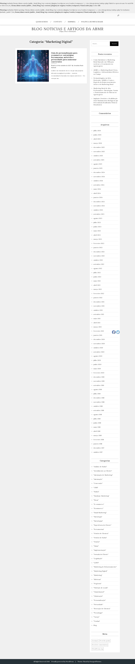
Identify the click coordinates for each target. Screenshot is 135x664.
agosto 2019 (97, 389)
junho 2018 (97, 423)
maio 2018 (96, 427)
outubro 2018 (98, 406)
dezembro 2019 (98, 377)
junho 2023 (97, 227)
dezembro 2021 (98, 302)
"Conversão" (97, 483)
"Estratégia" (97, 517)
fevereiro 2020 (98, 373)
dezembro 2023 (99, 202)
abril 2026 (97, 139)
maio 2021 (96, 318)
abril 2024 (97, 193)
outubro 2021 (98, 310)
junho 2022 (97, 277)
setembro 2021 (98, 314)
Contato (58, 22)
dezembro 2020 (99, 339)
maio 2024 (97, 189)
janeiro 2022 (97, 298)
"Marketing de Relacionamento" (105, 567)
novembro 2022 (99, 256)
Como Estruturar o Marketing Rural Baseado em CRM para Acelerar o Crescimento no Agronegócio (104, 63)
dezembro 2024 (99, 172)
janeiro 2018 (97, 444)
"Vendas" (96, 621)
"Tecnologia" (98, 613)
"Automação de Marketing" (103, 475)
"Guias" (96, 546)
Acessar (95, 641)
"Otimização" (98, 596)
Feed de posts (105, 641)
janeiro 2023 (97, 247)
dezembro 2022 (99, 252)
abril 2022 (97, 285)
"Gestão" (96, 542)
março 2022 (97, 289)
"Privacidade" (98, 604)
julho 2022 (97, 272)
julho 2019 (97, 394)
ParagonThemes (95, 661)
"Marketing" (97, 575)
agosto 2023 (97, 218)
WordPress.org (97, 649)
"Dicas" (96, 500)
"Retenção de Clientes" (101, 608)
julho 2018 (96, 419)
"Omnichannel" (99, 592)
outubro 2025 (98, 156)
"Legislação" (97, 558)
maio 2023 (97, 231)
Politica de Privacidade (92, 22)
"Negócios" (97, 583)
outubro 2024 (98, 181)
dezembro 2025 (99, 147)
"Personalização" (99, 600)
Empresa (71, 22)
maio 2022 (97, 281)
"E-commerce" (98, 504)
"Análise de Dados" (100, 467)
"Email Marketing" (100, 513)
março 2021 (97, 327)
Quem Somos (42, 22)
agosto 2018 (97, 414)
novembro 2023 (99, 206)
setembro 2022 (98, 264)
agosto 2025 (97, 164)
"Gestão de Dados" (100, 538)
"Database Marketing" (101, 496)
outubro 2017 (98, 452)
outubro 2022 (98, 260)
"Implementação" (99, 550)
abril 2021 (96, 323)
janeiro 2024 (97, 197)
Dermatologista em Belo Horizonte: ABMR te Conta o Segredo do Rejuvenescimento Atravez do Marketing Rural (104, 81)
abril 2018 (96, 431)
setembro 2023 (98, 214)
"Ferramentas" (98, 529)
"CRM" (95, 487)
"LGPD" (96, 563)
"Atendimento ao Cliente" (102, 471)
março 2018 (97, 435)
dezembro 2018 (98, 398)
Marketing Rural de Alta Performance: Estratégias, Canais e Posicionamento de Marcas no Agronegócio (105, 91)
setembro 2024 (98, 185)
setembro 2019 (98, 385)
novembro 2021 (98, 306)
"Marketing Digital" (100, 571)
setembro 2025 (98, 160)
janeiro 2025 (97, 168)
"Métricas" (97, 579)
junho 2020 (97, 364)
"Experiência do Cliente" (102, 525)
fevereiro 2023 (98, 243)
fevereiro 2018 (98, 439)
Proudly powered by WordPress (62, 661)
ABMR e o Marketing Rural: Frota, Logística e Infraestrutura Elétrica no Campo (105, 72)
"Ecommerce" (98, 508)
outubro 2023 (98, 210)
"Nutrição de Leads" (100, 588)
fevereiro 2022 (98, 293)
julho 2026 (97, 130)
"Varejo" (96, 617)
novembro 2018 (98, 402)
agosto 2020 (97, 356)
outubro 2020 (98, 348)
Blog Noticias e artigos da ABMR (68, 29)
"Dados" (96, 492)
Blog (95, 625)
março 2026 (97, 143)
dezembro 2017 (98, 448)
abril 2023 (97, 235)
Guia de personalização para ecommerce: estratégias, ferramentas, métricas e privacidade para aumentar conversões (64, 57)
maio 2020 (97, 369)
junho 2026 (97, 135)
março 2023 (97, 239)
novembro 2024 (99, 176)
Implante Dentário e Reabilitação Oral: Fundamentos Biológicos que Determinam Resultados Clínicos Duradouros (105, 102)
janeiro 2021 (97, 335)
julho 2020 (97, 360)
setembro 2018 (98, 410)
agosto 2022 (97, 268)
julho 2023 (97, 222)
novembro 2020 (99, 343)
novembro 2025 (99, 151)
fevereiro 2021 (98, 331)
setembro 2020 (98, 352)
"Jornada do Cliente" (100, 554)
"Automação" (97, 479)
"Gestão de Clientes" (101, 533)
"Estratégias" (98, 521)
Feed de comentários (100, 645)
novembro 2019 (99, 381)
